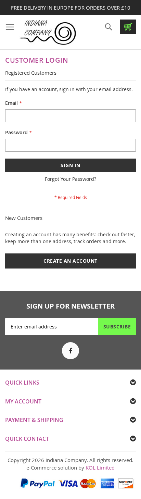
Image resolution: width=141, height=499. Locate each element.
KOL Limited (100, 467)
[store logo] (48, 32)
